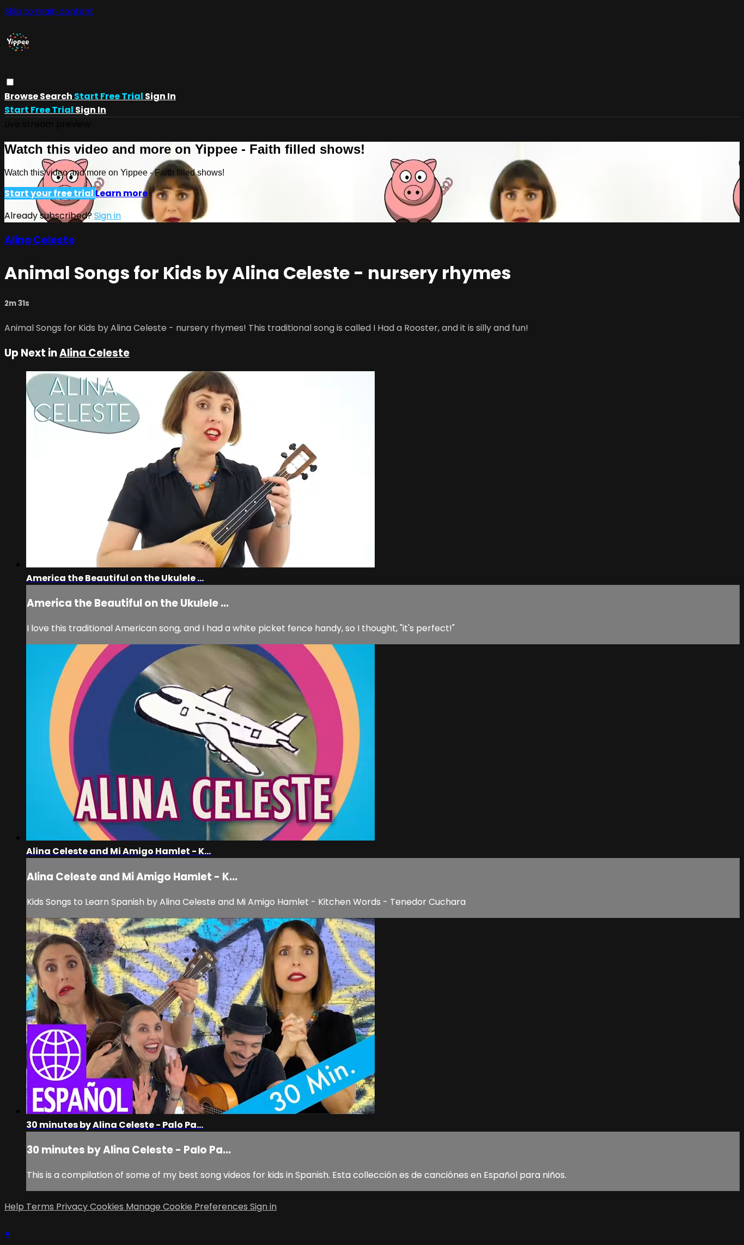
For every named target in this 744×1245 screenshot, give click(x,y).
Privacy (73, 1206)
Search (57, 96)
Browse (22, 96)
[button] (10, 82)
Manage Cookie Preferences (188, 1206)
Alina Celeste (39, 240)
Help (15, 1206)
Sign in (160, 96)
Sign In (90, 110)
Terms (41, 1206)
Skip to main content (49, 11)
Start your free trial (49, 193)
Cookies (108, 1206)
